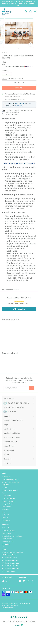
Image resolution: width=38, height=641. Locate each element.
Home (4, 52)
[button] (19, 67)
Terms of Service (8, 541)
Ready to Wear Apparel (10, 490)
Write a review (19, 309)
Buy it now (19, 88)
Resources (5, 515)
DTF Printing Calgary (9, 571)
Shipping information (10, 289)
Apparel (4, 487)
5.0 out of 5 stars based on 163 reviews (19, 621)
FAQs (3, 547)
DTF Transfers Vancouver (10, 563)
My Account (6, 544)
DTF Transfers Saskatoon (10, 566)
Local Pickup (6, 533)
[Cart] (30, 11)
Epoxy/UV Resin (7, 504)
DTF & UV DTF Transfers (10, 482)
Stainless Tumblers (8, 501)
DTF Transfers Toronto (9, 555)
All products (15, 605)
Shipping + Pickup (8, 530)
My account (6, 520)
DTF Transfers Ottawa (9, 557)
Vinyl (3, 493)
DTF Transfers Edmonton (10, 568)
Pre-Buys (5, 517)
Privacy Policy (7, 538)
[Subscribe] (31, 388)
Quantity (5, 71)
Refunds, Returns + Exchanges (12, 536)
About (4, 549)
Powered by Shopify (8, 607)
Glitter (4, 512)
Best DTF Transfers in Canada (12, 552)
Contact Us (6, 528)
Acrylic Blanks (7, 496)
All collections (25, 603)
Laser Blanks (6, 506)
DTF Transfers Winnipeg (10, 560)
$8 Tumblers (6, 477)
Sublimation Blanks (8, 498)
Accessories (6, 509)
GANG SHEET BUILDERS (10, 479)
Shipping (4, 78)
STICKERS (5, 485)
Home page (5, 605)
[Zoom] (30, 44)
